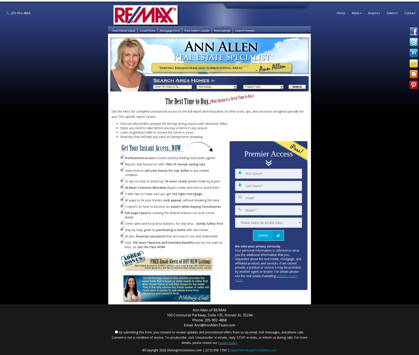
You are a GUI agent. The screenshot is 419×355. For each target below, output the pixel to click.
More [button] (355, 13)
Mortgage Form (170, 31)
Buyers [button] (373, 13)
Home (341, 13)
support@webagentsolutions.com (253, 350)
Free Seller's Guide (197, 31)
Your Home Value (123, 31)
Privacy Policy (227, 343)
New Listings (222, 31)
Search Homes (244, 31)
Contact (410, 13)
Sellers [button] (391, 13)
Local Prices (147, 31)
